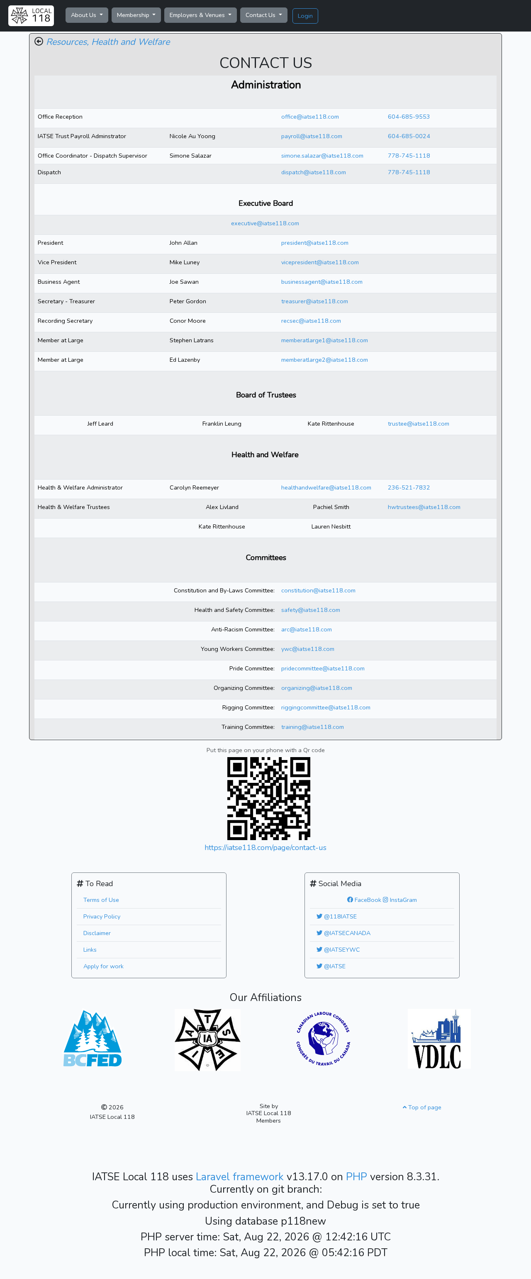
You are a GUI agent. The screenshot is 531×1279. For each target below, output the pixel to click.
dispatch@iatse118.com (313, 172)
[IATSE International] (207, 1039)
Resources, (67, 42)
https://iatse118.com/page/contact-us (265, 848)
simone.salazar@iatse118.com (322, 155)
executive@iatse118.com (265, 223)
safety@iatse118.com (310, 610)
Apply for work (103, 966)
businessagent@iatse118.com (322, 282)
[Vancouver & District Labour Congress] (439, 1038)
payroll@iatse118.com (311, 136)
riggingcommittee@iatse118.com (325, 707)
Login (305, 16)
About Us (84, 15)
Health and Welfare (130, 42)
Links (90, 949)
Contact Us (261, 15)
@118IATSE (339, 916)
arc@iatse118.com (306, 629)
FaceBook (367, 900)
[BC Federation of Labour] (92, 1037)
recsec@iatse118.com (311, 321)
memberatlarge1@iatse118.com (324, 340)
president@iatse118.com (314, 243)
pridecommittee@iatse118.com (323, 668)
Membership (134, 15)
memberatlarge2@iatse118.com (324, 360)
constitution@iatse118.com (318, 590)
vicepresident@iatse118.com (320, 262)
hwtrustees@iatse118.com (424, 507)
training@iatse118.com (312, 727)
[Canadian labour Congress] (323, 1038)
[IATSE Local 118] (31, 15)
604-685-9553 (409, 116)
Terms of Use (101, 900)
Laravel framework (241, 1177)
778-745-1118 (409, 155)
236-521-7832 (409, 487)
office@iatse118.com (310, 116)
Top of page (424, 1107)
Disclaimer (97, 933)
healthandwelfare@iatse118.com (326, 487)
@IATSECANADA (346, 933)
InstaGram (402, 900)
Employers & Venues (198, 15)
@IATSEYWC (341, 949)
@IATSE (334, 966)
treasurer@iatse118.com (314, 301)
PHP (358, 1177)
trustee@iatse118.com (418, 423)
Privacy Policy (101, 916)
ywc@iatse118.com (307, 649)
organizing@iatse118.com (316, 688)
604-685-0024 (409, 136)
